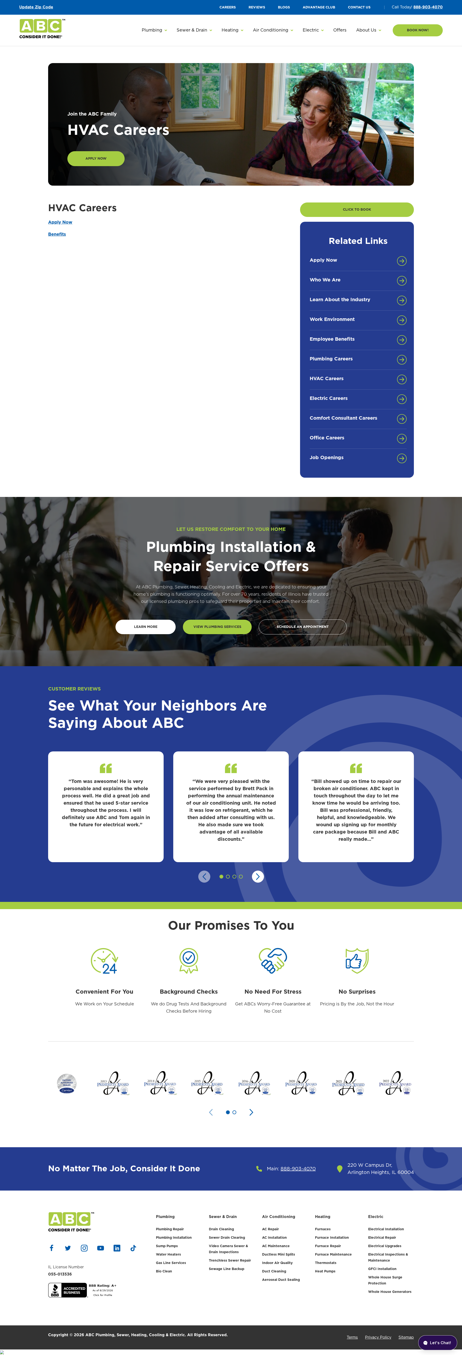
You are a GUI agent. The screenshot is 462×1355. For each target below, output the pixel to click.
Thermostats (325, 1263)
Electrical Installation (386, 1229)
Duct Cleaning (274, 1271)
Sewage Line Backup (226, 1269)
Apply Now (96, 158)
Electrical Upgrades (384, 1246)
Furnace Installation (332, 1237)
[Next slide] (258, 877)
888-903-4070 (428, 7)
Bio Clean (164, 1271)
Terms (352, 1337)
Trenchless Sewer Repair (230, 1260)
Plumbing (165, 1217)
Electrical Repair (382, 1237)
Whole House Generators (389, 1292)
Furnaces (323, 1229)
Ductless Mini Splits (278, 1254)
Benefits (57, 234)
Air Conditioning (278, 1217)
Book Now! (418, 30)
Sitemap (406, 1337)
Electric (375, 1217)
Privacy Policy (378, 1337)
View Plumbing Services (217, 627)
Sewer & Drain (223, 1217)
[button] (154, 30)
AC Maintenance (276, 1246)
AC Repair (270, 1229)
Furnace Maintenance (333, 1254)
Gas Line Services (171, 1263)
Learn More (145, 627)
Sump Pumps (167, 1246)
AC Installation (274, 1237)
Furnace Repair (328, 1246)
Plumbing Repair (170, 1229)
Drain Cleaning (221, 1229)
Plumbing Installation (174, 1237)
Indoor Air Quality (277, 1263)
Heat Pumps (325, 1271)
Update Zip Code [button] (36, 7)
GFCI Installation (382, 1269)
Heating (322, 1217)
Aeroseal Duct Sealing (281, 1280)
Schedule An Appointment (303, 627)
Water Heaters (168, 1254)
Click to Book (357, 209)
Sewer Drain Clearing (227, 1237)
